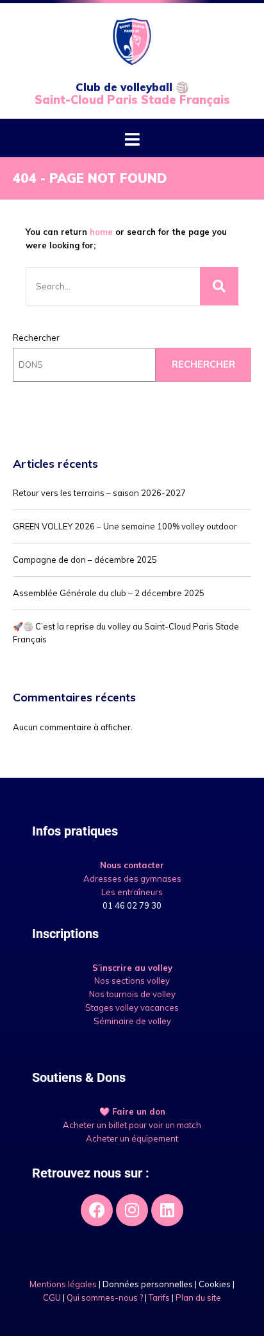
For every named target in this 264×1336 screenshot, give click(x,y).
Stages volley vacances (132, 1007)
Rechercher (36, 337)
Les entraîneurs (132, 892)
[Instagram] (132, 1210)
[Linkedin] (167, 1210)
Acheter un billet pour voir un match (132, 1125)
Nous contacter (132, 865)
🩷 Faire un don (132, 1111)
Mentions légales (63, 1284)
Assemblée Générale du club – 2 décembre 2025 (108, 593)
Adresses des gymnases (132, 878)
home (101, 232)
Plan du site (198, 1297)
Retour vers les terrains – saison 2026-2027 (99, 493)
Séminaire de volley (132, 1021)
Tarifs (159, 1297)
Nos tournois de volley (132, 994)
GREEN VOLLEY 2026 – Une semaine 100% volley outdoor (125, 526)
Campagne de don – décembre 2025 (85, 559)
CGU (52, 1297)
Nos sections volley (132, 980)
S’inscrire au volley (132, 968)
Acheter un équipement (132, 1138)
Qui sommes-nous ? (105, 1297)
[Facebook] (97, 1210)
